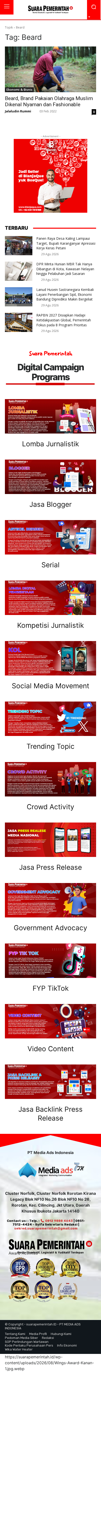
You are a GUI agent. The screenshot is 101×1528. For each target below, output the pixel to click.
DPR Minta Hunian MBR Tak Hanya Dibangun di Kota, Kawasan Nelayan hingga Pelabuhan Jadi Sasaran (65, 269)
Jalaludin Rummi (18, 111)
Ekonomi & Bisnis (19, 89)
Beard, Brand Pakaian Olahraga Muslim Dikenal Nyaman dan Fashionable (49, 101)
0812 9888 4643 (58, 1221)
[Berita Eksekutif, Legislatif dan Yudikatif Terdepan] (50, 10)
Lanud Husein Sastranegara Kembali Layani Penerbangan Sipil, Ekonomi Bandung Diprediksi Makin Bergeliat (65, 294)
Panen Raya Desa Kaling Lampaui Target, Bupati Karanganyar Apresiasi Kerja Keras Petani (65, 243)
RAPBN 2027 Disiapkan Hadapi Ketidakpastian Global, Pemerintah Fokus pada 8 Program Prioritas (63, 320)
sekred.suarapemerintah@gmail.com (45, 1228)
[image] (50, 416)
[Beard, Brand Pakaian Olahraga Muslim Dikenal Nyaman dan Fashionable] (50, 69)
